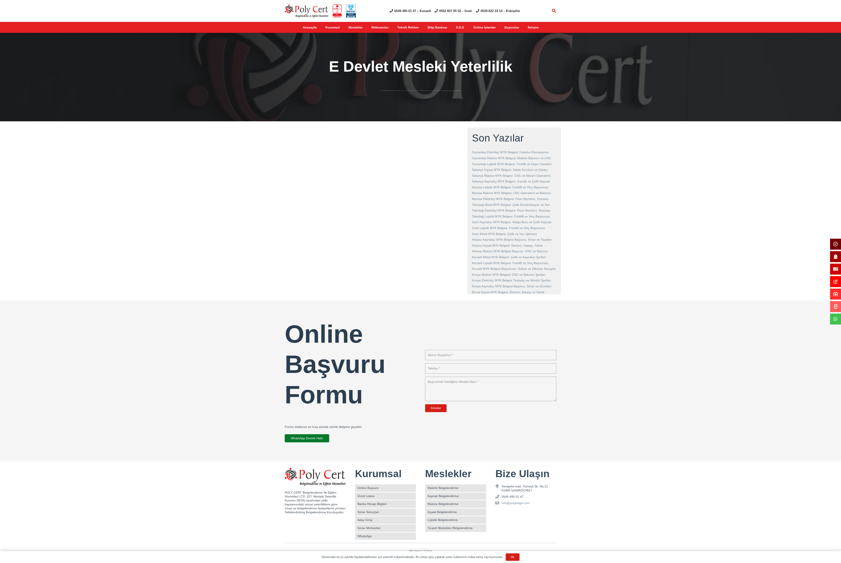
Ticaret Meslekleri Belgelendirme (450, 528)
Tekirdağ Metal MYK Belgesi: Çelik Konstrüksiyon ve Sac (511, 204)
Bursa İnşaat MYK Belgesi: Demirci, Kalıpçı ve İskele (508, 292)
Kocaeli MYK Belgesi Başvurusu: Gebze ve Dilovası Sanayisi (513, 268)
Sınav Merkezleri (369, 528)
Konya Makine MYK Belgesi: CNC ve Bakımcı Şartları (509, 274)
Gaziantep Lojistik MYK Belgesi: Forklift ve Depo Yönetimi (511, 164)
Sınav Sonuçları (368, 512)
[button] (553, 11)
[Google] (514, 513)
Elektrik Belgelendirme (443, 488)
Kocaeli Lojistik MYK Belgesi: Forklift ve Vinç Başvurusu (510, 263)
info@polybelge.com (516, 503)
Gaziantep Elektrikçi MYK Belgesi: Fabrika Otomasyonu (510, 152)
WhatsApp (364, 536)
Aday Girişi (364, 520)
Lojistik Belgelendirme (443, 520)
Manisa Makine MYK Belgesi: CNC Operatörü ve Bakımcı (511, 193)
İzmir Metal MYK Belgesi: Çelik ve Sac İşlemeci (504, 234)
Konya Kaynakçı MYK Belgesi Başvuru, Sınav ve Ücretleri (511, 286)
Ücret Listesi (366, 496)
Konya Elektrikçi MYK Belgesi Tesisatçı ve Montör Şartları (511, 280)
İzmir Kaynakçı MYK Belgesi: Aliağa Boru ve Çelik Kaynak (511, 222)
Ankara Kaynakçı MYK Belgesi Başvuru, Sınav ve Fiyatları (512, 239)
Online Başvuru (368, 488)
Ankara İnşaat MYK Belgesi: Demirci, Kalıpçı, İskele (507, 245)
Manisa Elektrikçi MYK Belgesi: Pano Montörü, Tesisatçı (510, 199)
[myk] (351, 11)
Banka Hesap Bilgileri (372, 504)
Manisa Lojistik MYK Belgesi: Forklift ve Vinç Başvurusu (510, 187)
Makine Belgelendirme (443, 504)
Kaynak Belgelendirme (443, 496)
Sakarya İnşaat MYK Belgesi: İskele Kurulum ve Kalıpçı (510, 169)
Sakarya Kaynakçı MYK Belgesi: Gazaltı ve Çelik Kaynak (511, 181)
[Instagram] (507, 513)
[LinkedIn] (522, 513)
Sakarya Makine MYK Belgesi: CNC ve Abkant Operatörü (511, 175)
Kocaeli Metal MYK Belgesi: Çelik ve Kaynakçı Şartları (509, 257)
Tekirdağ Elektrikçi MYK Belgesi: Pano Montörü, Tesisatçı (511, 210)
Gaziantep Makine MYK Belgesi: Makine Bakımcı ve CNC (511, 158)
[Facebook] (499, 513)
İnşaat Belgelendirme (442, 512)
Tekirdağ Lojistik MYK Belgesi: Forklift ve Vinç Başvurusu (511, 216)
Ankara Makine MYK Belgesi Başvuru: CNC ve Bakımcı (510, 251)
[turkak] (337, 11)
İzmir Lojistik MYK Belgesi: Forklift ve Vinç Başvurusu (508, 228)
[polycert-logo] (306, 11)
